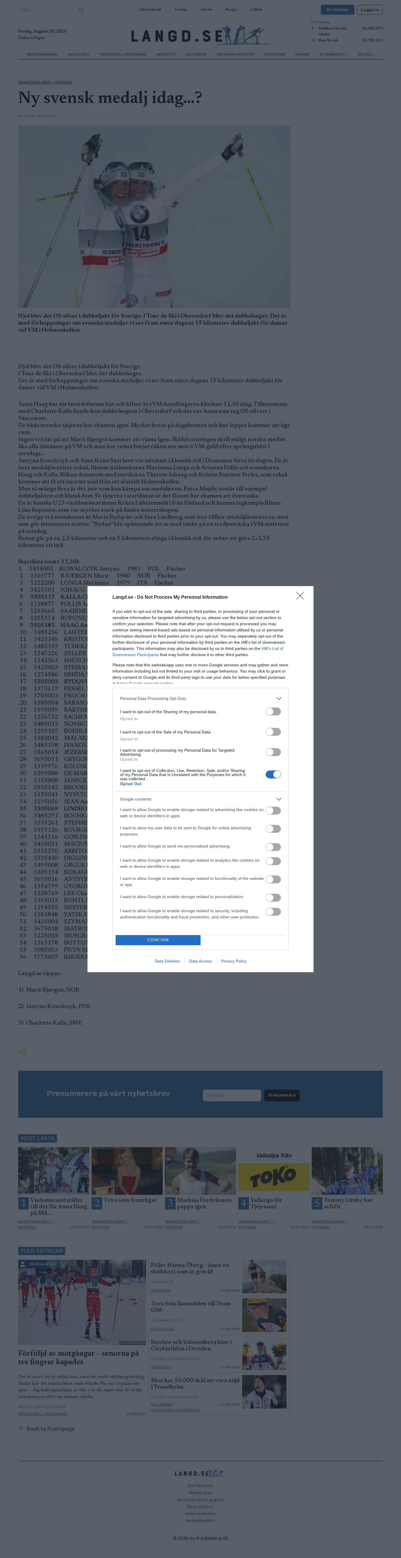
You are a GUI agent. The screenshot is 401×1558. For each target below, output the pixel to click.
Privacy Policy (234, 961)
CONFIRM (158, 940)
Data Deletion (167, 961)
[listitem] (200, 698)
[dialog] (200, 779)
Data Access (200, 961)
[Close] (302, 597)
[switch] (273, 711)
